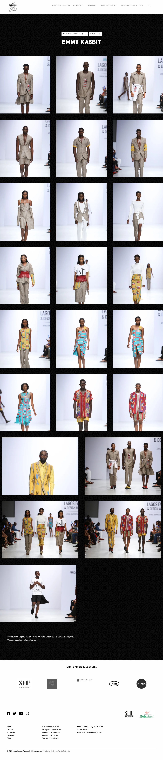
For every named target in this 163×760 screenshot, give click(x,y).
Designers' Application (132, 6)
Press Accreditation (51, 732)
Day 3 (92, 34)
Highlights (78, 6)
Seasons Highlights (50, 738)
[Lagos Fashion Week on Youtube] (21, 713)
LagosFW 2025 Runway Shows (89, 732)
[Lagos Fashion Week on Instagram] (27, 713)
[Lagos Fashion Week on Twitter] (14, 713)
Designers (91, 6)
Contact (10, 730)
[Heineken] (146, 714)
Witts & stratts (64, 751)
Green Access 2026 (109, 6)
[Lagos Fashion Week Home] (13, 6)
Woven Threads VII (50, 735)
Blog (9, 738)
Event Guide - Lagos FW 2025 (90, 727)
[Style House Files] (128, 714)
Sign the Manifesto (61, 6)
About (9, 727)
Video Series (82, 730)
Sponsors (11, 732)
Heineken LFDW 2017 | (73, 34)
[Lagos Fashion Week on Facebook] (9, 713)
